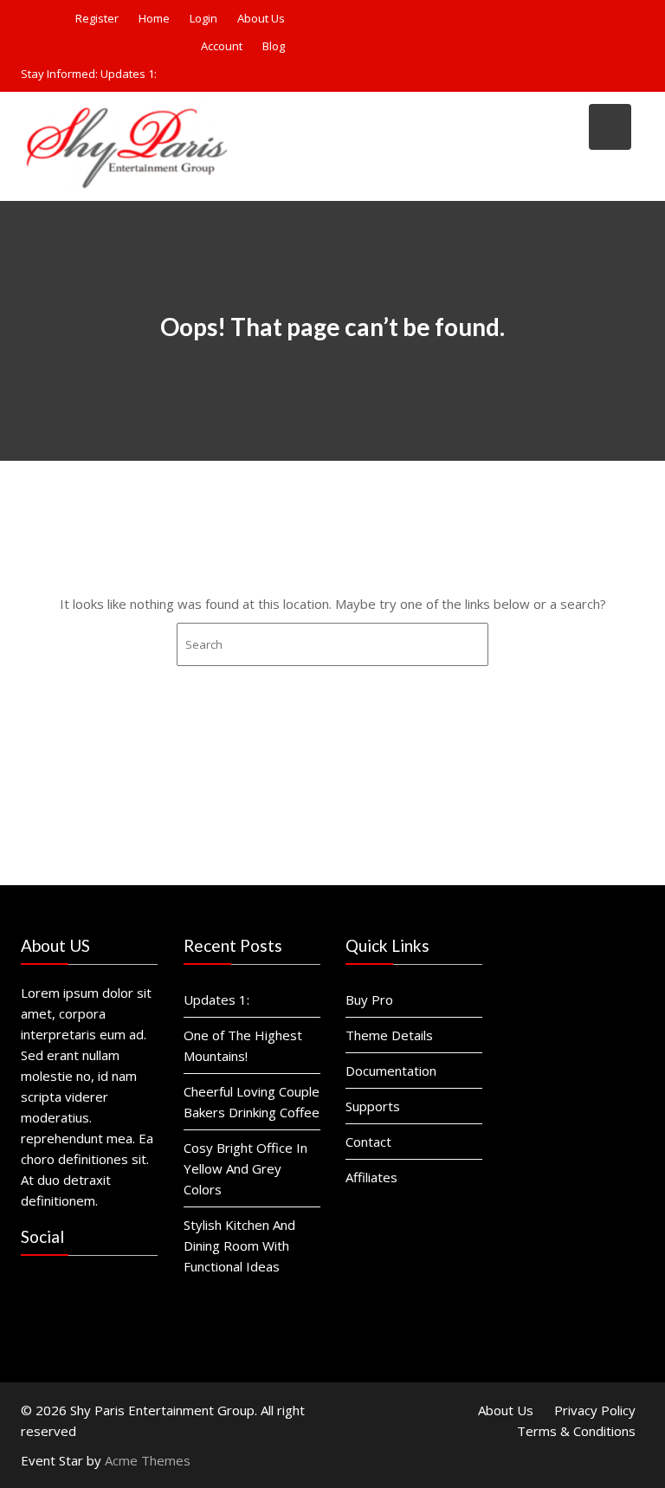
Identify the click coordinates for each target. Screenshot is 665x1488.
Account (221, 46)
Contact (368, 1141)
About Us (261, 18)
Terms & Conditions (576, 1430)
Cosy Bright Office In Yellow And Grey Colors (245, 1168)
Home (154, 18)
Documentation (390, 1070)
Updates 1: (128, 73)
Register (97, 18)
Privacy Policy (595, 1410)
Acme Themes (147, 1460)
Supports (372, 1106)
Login (203, 18)
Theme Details (389, 1035)
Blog (273, 46)
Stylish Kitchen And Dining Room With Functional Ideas (239, 1245)
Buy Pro (369, 999)
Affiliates (371, 1177)
